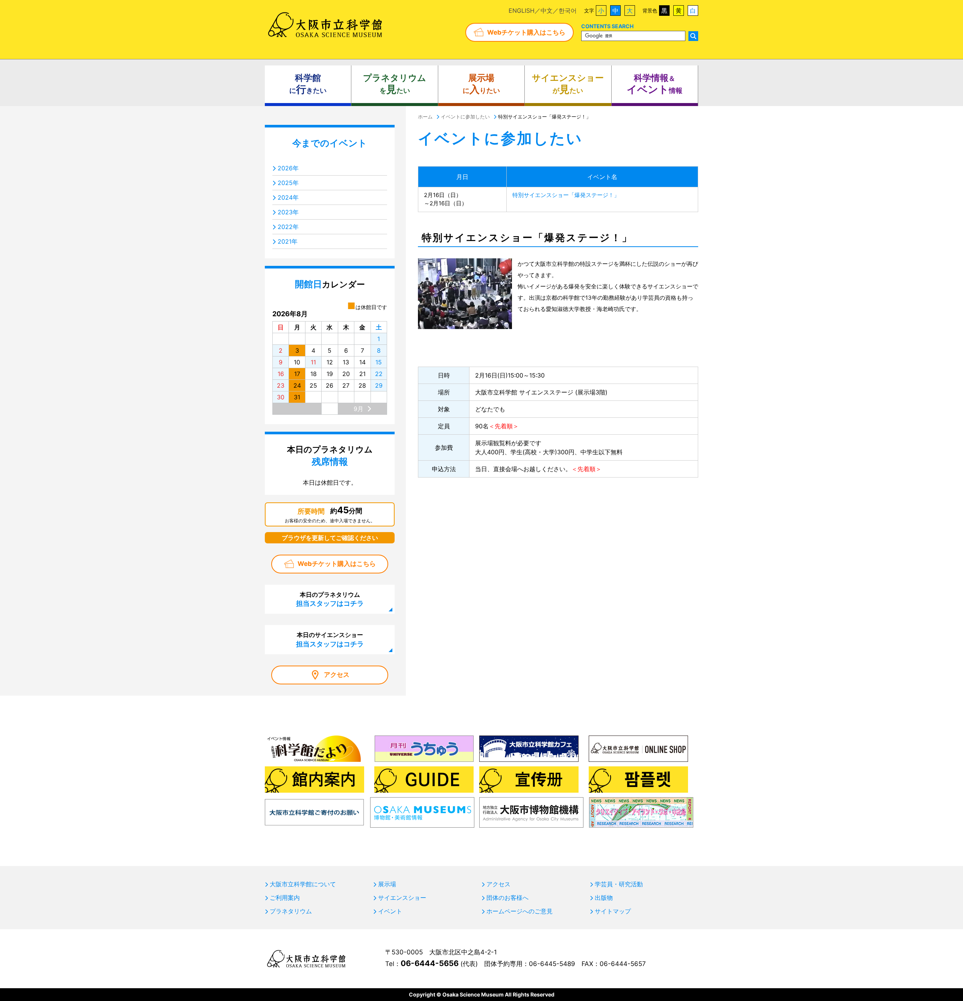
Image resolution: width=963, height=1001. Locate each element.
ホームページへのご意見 (519, 911)
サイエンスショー (402, 898)
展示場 (387, 884)
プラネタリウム (291, 911)
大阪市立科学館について (303, 884)
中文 (547, 10)
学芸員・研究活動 (619, 884)
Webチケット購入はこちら (526, 32)
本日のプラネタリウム (330, 599)
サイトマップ (613, 911)
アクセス (336, 674)
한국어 (568, 10)
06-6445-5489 (552, 964)
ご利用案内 (285, 898)
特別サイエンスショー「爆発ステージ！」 (566, 195)
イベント (390, 911)
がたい (568, 84)
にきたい (308, 84)
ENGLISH (522, 10)
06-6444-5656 (430, 963)
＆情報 (654, 84)
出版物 (604, 898)
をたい (394, 84)
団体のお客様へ (507, 898)
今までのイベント (329, 143)
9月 (358, 409)
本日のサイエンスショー (330, 639)
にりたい (481, 84)
